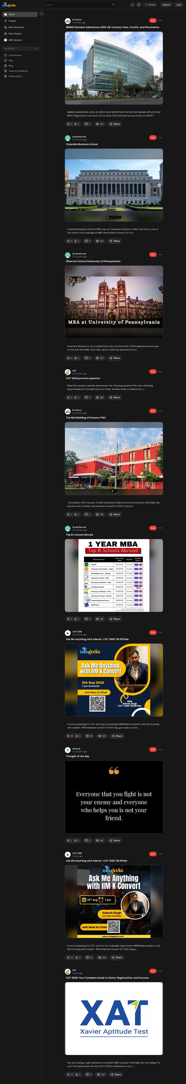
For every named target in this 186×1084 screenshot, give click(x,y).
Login (178, 4)
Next (158, 184)
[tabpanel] (114, 68)
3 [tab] (114, 217)
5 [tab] (120, 217)
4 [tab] (117, 217)
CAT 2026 (77, 631)
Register (166, 4)
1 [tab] (108, 217)
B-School (76, 19)
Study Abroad (79, 136)
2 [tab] (111, 217)
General (76, 748)
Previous (67, 184)
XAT (74, 370)
